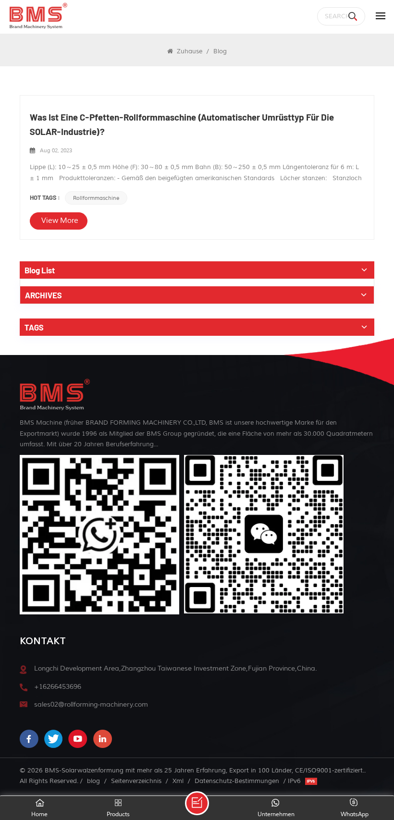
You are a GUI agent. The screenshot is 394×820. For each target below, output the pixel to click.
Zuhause (188, 51)
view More (59, 220)
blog (93, 781)
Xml (178, 781)
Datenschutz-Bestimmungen (237, 781)
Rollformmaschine (96, 198)
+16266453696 (57, 687)
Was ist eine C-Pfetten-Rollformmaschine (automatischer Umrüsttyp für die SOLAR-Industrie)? (182, 124)
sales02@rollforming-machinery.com (91, 704)
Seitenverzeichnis (136, 781)
